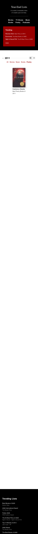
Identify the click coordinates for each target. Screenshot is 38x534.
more (7, 43)
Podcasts (26, 22)
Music (28, 20)
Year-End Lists (19, 7)
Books (10, 22)
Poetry (17, 22)
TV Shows (19, 20)
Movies (10, 20)
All (7, 62)
